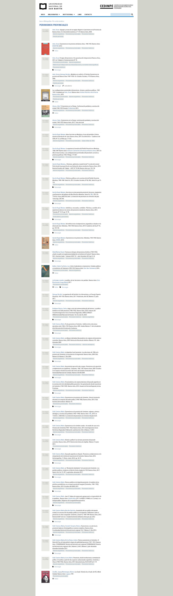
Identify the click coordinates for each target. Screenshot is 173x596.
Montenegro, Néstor (68, 572)
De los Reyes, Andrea (71, 540)
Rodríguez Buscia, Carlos (59, 308)
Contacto (88, 14)
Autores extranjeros (88, 344)
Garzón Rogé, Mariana (58, 134)
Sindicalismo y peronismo (60, 217)
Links (79, 14)
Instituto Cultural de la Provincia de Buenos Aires (81, 151)
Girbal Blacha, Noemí (58, 252)
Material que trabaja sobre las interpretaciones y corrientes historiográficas (75, 65)
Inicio (43, 14)
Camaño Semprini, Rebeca (72, 526)
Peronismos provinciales (73, 34)
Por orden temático (58, 21)
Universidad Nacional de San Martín (50, 6)
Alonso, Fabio (56, 120)
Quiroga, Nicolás (65, 74)
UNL (92, 194)
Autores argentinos (58, 34)
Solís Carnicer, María (58, 324)
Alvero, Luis (66, 266)
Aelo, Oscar (55, 30)
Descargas (57, 70)
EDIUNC (58, 240)
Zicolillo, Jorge (56, 572)
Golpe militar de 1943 (88, 141)
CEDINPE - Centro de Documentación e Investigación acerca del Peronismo (116, 6)
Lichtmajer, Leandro (58, 280)
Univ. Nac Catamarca (90, 268)
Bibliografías (53, 14)
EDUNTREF (55, 46)
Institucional (68, 14)
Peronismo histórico (88, 34)
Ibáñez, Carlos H (57, 266)
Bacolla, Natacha (70, 510)
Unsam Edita (72, 498)
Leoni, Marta (69, 558)
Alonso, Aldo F (56, 106)
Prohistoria (71, 108)
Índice (56, 51)
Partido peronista (58, 36)
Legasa (68, 574)
